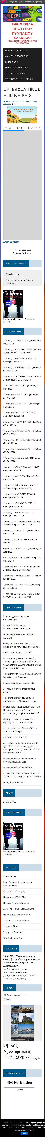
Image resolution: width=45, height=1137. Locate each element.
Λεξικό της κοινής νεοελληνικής (18, 908)
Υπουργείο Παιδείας (12, 932)
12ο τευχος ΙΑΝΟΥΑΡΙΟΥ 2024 (17, 494)
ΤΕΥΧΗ (29, 78)
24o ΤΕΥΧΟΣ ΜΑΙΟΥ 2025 (15, 385)
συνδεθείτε (11, 283)
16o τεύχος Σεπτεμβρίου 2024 (17, 449)
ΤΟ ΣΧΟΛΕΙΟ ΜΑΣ (13, 78)
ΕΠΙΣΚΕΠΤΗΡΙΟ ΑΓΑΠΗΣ (14, 737)
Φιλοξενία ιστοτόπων (13, 938)
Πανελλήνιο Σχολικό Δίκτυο (16, 914)
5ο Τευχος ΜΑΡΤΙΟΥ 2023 (15, 557)
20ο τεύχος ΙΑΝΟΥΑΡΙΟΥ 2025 (17, 421)
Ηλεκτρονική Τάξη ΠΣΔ (14, 897)
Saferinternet (9, 876)
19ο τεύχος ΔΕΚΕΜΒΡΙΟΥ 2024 (17, 431)
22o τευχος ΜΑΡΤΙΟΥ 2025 (16, 403)
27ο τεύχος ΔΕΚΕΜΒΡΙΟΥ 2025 (17, 358)
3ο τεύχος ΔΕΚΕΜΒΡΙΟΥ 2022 (17, 575)
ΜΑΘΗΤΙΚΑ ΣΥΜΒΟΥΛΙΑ (16, 67)
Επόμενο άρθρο (20, 253)
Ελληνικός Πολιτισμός (14, 891)
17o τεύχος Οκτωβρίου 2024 (17, 458)
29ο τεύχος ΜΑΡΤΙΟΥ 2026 (16, 340)
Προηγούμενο (24, 250)
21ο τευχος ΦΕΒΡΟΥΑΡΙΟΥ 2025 (18, 412)
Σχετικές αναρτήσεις (16, 978)
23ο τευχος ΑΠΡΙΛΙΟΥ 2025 (16, 394)
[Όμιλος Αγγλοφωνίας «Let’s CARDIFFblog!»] (22, 1039)
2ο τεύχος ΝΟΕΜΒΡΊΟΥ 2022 (17, 584)
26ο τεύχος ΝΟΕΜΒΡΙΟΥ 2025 (17, 367)
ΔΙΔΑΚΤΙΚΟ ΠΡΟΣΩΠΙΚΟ (16, 56)
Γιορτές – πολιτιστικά (16, 50)
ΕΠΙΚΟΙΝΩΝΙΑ (11, 61)
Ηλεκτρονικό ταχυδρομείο (16, 903)
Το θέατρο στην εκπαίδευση (16, 920)
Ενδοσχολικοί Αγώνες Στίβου (17, 767)
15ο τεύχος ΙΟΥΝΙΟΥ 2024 (15, 476)
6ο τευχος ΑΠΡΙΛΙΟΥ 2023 (15, 548)
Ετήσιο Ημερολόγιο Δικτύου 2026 (19, 683)
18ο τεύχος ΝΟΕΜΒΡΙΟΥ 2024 (17, 440)
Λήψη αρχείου (11, 241)
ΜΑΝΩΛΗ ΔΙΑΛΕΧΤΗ (13, 102)
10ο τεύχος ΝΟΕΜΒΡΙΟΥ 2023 (17, 512)
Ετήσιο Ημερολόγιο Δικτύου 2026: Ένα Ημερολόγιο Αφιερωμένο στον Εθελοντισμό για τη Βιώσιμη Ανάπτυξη (21, 710)
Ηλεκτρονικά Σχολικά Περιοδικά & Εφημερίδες (25, 2)
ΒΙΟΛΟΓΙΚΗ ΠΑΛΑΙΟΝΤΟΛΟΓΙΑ (17, 652)
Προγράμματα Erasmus (14, 782)
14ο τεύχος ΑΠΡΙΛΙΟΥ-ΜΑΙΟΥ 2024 (19, 467)
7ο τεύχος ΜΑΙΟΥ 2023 (14, 539)
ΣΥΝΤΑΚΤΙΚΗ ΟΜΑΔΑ (15, 73)
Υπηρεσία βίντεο (11, 926)
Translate (7, 999)
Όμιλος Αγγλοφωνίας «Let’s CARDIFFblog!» (21, 1051)
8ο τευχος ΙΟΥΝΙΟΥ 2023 (15, 530)
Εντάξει (24, 1133)
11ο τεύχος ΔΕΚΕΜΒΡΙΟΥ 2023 (17, 503)
